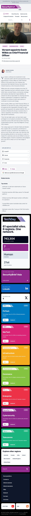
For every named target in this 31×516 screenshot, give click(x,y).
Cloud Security (15, 14)
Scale (22, 46)
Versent (5, 46)
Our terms (5, 499)
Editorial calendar (7, 482)
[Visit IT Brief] (11, 390)
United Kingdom (17, 458)
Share (5, 169)
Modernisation (14, 46)
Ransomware (24, 16)
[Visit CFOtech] (11, 306)
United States (7, 462)
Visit (5, 320)
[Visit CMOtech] (11, 327)
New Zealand (7, 458)
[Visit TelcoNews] (11, 431)
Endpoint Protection (8, 16)
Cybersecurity (23, 14)
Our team (5, 496)
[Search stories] (27, 469)
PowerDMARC (22, 514)
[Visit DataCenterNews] (11, 348)
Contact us (6, 479)
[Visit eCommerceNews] (11, 369)
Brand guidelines (7, 476)
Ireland (24, 455)
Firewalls (17, 16)
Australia (6, 455)
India (18, 455)
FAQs (4, 489)
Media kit (12, 320)
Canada (13, 455)
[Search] (22, 20)
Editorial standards (8, 486)
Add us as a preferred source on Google (14, 172)
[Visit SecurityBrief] (11, 410)
